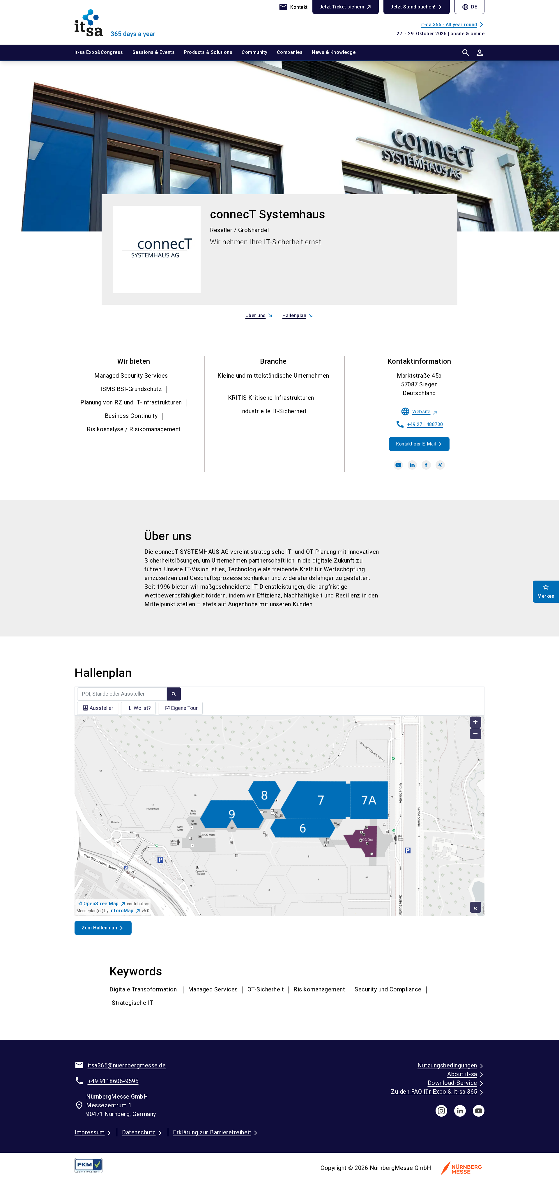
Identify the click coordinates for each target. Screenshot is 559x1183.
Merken (545, 591)
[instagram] (441, 1111)
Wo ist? (142, 708)
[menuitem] (103, 52)
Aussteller (101, 708)
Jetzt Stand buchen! (413, 7)
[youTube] (478, 1111)
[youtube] (398, 465)
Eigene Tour (184, 708)
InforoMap (121, 910)
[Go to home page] (122, 22)
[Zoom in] (475, 722)
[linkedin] (412, 465)
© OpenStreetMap (98, 903)
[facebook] (426, 465)
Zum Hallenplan (99, 928)
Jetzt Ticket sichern (342, 7)
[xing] (440, 465)
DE (469, 6)
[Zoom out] (475, 734)
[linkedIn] (460, 1111)
